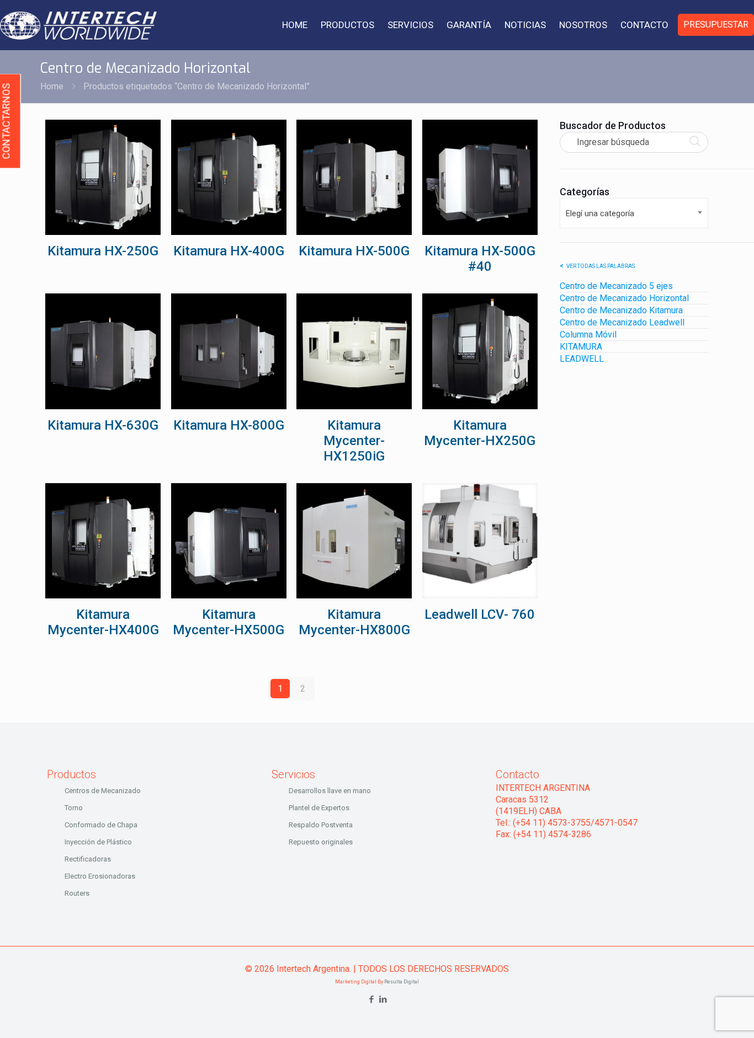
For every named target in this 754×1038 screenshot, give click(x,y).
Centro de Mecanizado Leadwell (622, 322)
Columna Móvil (588, 334)
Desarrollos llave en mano (330, 790)
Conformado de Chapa (101, 825)
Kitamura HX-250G (102, 251)
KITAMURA (581, 346)
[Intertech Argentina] (78, 25)
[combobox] (634, 213)
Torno (74, 808)
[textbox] (634, 213)
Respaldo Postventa (321, 825)
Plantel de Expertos (319, 808)
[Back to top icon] (701, 1015)
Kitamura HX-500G (354, 251)
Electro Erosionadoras (100, 876)
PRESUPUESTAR (715, 24)
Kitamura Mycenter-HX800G (354, 622)
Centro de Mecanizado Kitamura (621, 310)
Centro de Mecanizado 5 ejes (616, 286)
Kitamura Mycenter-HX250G (479, 433)
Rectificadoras (88, 859)
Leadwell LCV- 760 (479, 614)
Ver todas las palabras (600, 266)
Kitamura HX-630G (102, 425)
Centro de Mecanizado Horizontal (624, 298)
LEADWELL (582, 359)
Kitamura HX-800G (228, 425)
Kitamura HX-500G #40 (479, 258)
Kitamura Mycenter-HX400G (103, 622)
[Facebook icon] (371, 999)
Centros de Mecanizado (103, 790)
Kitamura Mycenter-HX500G (228, 622)
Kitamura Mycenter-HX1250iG (354, 441)
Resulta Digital (401, 982)
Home (51, 86)
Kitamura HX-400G (228, 251)
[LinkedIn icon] (383, 999)
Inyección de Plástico (98, 842)
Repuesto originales (321, 842)
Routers (77, 893)
